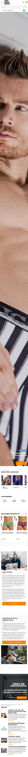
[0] (26, 2)
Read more (14, 603)
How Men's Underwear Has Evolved (16, 724)
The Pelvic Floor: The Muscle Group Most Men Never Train (17, 711)
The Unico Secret (14, 736)
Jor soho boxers (7, 533)
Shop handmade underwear (14, 642)
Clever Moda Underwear (17, 746)
